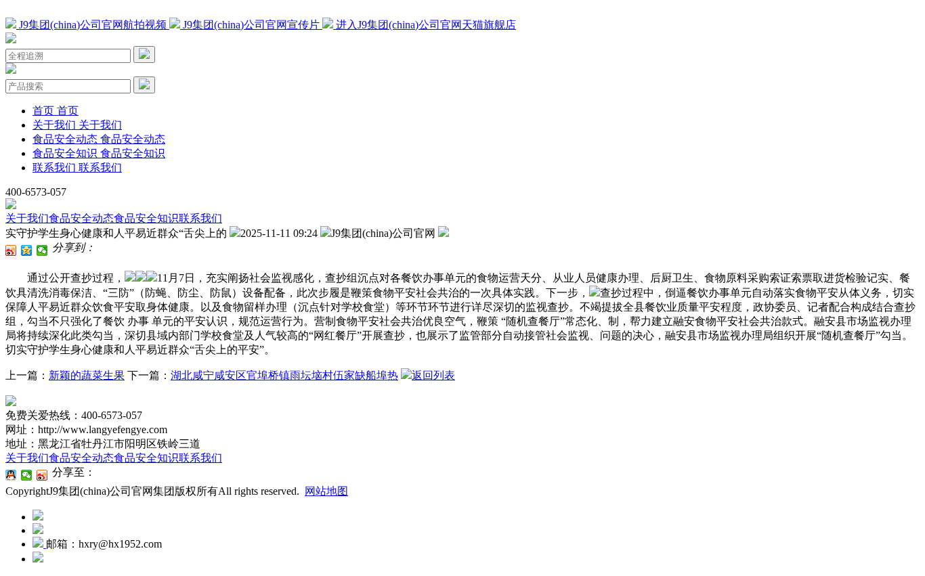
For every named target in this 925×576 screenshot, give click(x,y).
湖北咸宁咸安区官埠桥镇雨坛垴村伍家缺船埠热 (284, 375)
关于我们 (27, 218)
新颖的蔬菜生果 (87, 375)
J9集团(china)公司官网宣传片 (251, 24)
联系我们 (200, 218)
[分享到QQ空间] (27, 250)
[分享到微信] (42, 250)
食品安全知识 (146, 218)
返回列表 (433, 375)
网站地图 (326, 491)
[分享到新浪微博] (11, 250)
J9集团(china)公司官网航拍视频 (92, 24)
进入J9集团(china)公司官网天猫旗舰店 (424, 24)
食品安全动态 (81, 218)
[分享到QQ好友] (11, 475)
